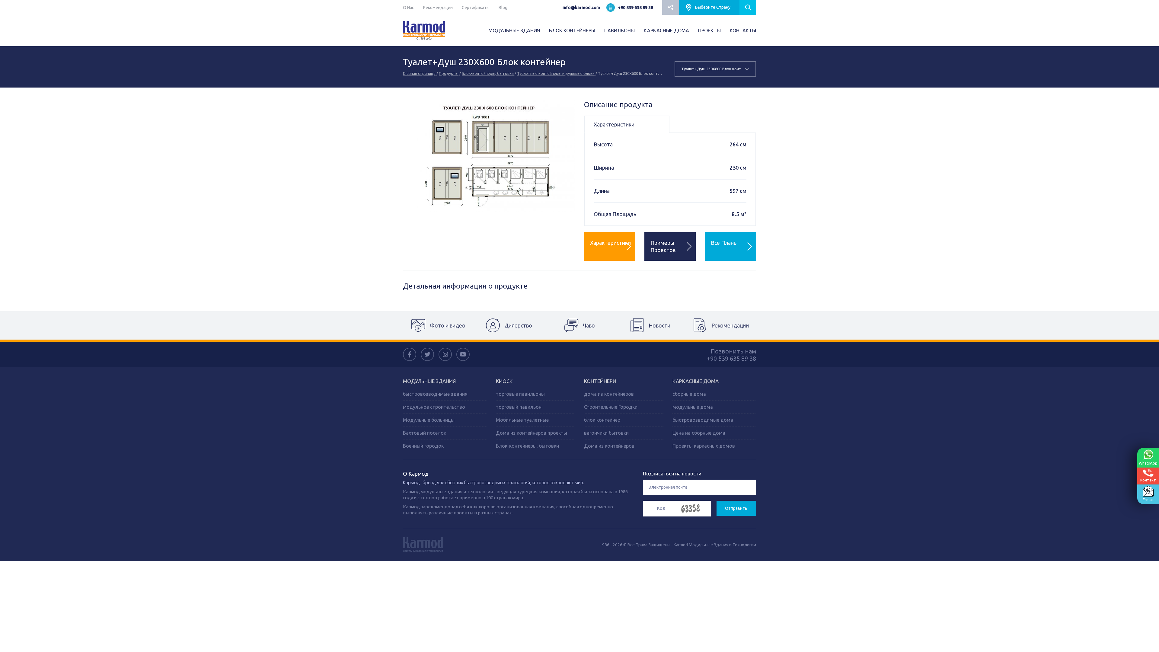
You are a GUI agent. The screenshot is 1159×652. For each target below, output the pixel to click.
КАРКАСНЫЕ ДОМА (666, 30)
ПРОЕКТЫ (709, 30)
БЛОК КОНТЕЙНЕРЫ (572, 30)
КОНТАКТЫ (743, 30)
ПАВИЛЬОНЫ (619, 30)
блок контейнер (602, 420)
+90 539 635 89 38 (635, 7)
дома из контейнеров (609, 394)
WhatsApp (1148, 463)
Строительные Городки (610, 407)
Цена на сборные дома (698, 433)
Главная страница (419, 73)
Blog (503, 7)
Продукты (448, 73)
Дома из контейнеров (609, 446)
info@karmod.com (581, 7)
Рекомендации (438, 7)
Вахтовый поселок (424, 433)
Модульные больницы (429, 420)
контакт (1148, 480)
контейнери (600, 381)
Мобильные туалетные (522, 420)
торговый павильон (518, 407)
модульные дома (692, 407)
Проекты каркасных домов (703, 446)
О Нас (408, 7)
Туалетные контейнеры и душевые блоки (556, 73)
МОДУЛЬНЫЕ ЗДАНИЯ (514, 30)
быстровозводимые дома (702, 420)
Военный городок (423, 446)
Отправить (736, 508)
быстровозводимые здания (435, 394)
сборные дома (689, 394)
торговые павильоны (520, 394)
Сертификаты (476, 7)
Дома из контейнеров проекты (531, 433)
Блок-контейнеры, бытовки (488, 73)
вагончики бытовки (606, 433)
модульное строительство (434, 407)
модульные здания (429, 381)
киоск (504, 381)
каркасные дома (695, 381)
